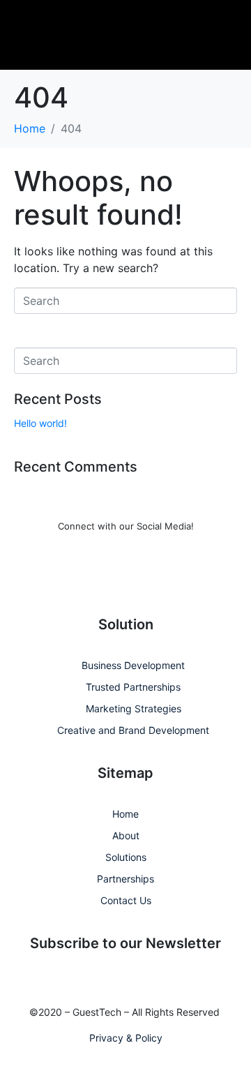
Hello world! (40, 423)
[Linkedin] (106, 577)
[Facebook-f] (67, 577)
